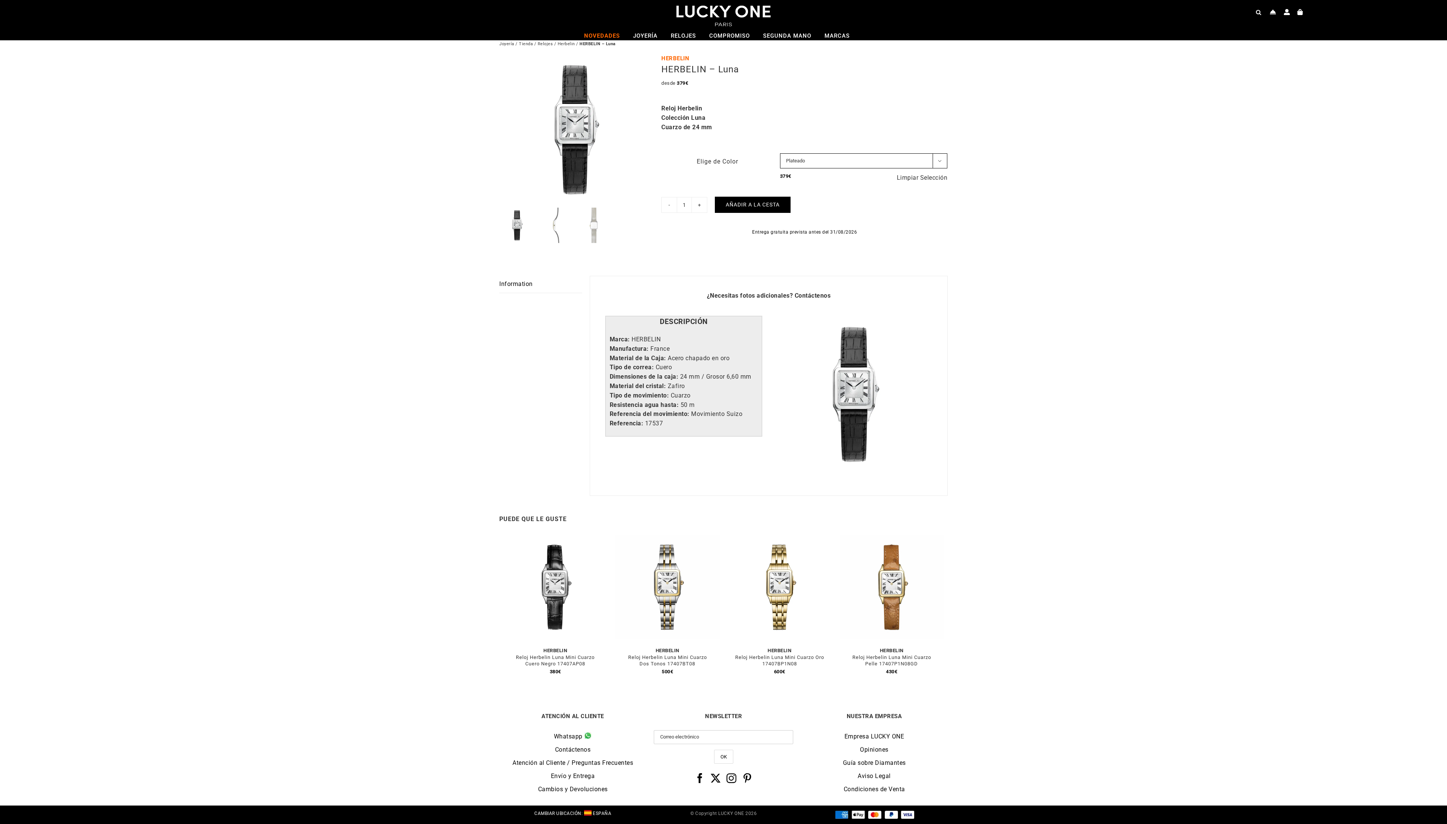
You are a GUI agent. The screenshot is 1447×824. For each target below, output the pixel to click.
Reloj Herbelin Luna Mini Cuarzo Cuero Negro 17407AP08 (555, 660)
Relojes (545, 43)
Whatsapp (569, 736)
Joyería (506, 43)
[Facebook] (700, 778)
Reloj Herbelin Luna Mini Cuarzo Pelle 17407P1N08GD (891, 660)
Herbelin (566, 43)
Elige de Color (717, 161)
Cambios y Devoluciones (573, 789)
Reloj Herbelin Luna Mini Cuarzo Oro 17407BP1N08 (779, 660)
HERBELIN (675, 58)
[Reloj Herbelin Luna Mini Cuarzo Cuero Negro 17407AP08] (555, 539)
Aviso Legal (874, 776)
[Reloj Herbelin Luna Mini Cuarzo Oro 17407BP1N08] (779, 539)
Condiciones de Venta (874, 789)
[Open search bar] (1258, 12)
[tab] (684, 321)
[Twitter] (716, 778)
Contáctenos (813, 295)
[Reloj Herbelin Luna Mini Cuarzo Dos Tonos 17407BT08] (667, 539)
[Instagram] (732, 778)
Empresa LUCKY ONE (874, 736)
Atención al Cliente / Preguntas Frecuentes (572, 762)
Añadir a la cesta (753, 205)
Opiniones (874, 749)
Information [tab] (516, 283)
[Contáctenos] (1273, 12)
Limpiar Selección (922, 177)
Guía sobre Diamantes (874, 762)
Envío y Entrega (573, 776)
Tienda (526, 43)
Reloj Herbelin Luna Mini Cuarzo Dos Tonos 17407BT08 (667, 660)
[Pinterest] (747, 778)
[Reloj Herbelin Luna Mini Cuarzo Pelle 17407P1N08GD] (892, 539)
